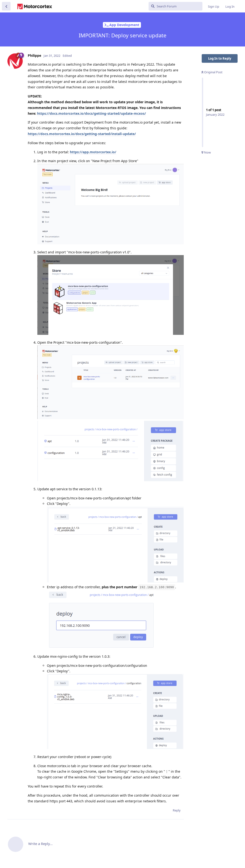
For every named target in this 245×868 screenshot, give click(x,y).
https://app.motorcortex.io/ (93, 152)
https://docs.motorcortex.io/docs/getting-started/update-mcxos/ (91, 113)
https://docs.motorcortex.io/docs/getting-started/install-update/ (82, 133)
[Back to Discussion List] (6, 6)
